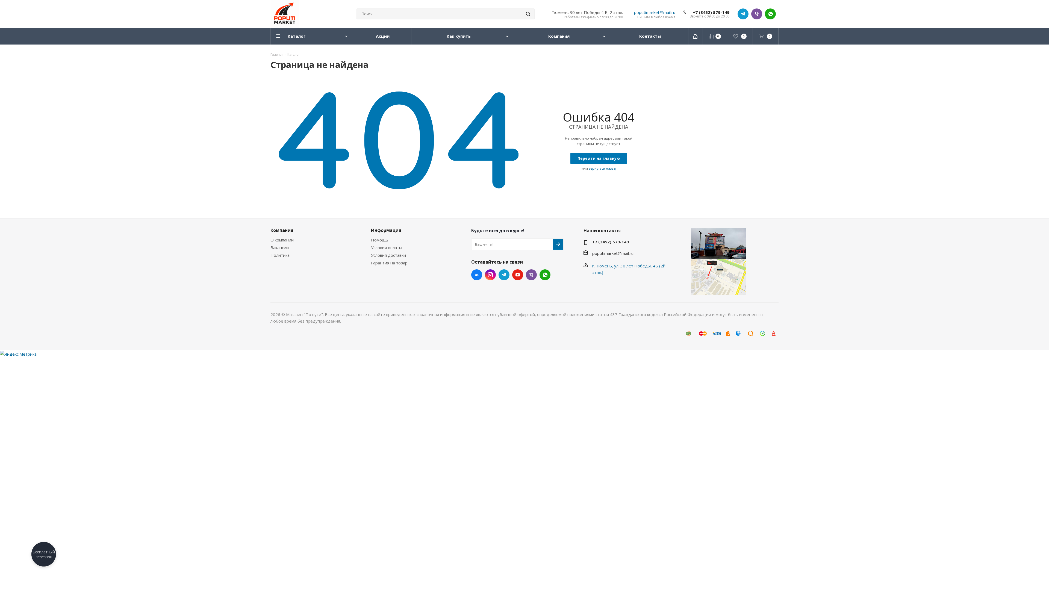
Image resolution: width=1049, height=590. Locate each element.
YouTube (517, 274)
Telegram (743, 13)
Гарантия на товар (389, 263)
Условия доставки (388, 255)
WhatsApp (770, 13)
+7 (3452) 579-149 (711, 12)
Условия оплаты (386, 247)
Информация (386, 230)
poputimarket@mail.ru (654, 12)
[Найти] (528, 13)
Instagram (490, 274)
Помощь (379, 240)
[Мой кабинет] (696, 36)
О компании (282, 240)
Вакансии (279, 247)
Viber (756, 13)
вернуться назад (602, 168)
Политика (280, 255)
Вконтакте (476, 274)
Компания (281, 230)
